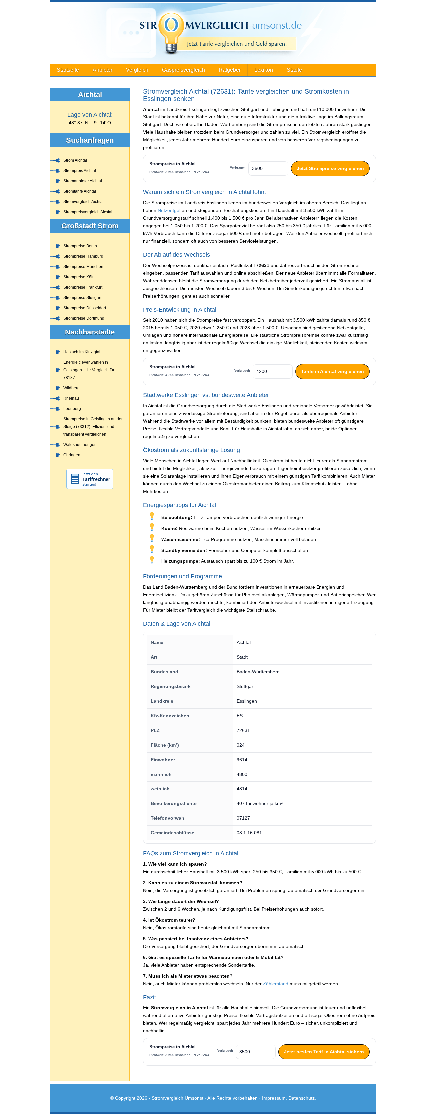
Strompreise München (83, 266)
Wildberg (71, 388)
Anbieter (102, 70)
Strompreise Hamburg (83, 256)
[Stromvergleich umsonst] (213, 33)
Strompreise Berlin (80, 246)
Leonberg (72, 408)
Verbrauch (238, 167)
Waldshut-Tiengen (80, 444)
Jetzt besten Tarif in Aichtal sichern (324, 1051)
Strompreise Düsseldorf (84, 308)
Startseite (68, 70)
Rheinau (71, 398)
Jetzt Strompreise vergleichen (330, 168)
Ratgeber (230, 70)
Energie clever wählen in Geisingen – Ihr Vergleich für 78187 (88, 370)
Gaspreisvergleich (183, 70)
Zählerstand (275, 983)
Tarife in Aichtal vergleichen (332, 371)
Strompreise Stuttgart (82, 297)
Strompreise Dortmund (83, 318)
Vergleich (137, 70)
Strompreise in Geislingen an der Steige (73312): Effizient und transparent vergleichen (93, 427)
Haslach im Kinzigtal (81, 352)
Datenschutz (301, 1098)
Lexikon (263, 70)
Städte (294, 70)
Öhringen (71, 455)
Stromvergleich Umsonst (177, 1098)
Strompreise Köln (79, 277)
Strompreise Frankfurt (82, 287)
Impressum (274, 1098)
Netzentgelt (170, 210)
